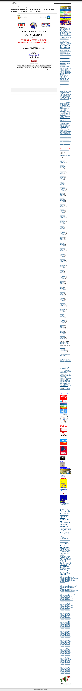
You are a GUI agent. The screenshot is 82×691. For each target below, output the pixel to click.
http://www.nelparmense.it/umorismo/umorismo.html (69, 590)
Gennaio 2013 (62, 275)
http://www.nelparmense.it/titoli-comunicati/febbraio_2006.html (65, 646)
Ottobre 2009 (62, 322)
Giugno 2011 (62, 298)
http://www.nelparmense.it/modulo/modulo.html (68, 580)
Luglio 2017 (62, 209)
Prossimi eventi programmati (65, 354)
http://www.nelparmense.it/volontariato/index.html (68, 585)
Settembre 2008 (62, 338)
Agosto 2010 (62, 310)
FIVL (63, 536)
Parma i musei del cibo (65, 558)
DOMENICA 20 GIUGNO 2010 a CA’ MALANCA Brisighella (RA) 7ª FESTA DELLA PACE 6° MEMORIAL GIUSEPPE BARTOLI (32, 10)
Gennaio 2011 (62, 304)
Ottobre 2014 (62, 249)
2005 (68, 342)
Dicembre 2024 (62, 162)
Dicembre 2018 (62, 188)
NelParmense (16, 3)
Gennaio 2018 (62, 201)
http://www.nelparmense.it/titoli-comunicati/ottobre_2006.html (65, 661)
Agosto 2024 (62, 167)
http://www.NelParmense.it (38, 689)
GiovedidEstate (62, 543)
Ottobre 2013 (62, 264)
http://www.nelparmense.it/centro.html (66, 575)
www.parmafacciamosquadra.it (65, 568)
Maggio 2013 (62, 270)
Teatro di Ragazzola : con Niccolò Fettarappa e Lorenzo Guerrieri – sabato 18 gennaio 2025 (65, 85)
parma (68, 556)
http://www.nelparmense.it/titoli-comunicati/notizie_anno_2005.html (66, 619)
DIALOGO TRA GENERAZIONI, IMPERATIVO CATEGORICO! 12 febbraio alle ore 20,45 (65, 51)
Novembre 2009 (62, 321)
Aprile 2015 (62, 242)
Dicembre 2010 (62, 305)
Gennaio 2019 (62, 187)
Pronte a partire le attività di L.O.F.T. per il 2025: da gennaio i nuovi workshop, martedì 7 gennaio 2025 (65, 141)
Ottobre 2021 (62, 173)
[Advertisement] (34, 79)
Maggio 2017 (62, 211)
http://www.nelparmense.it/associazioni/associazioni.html (69, 583)
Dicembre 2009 (62, 320)
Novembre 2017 (62, 204)
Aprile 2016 (62, 227)
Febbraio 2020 (62, 177)
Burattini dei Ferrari (65, 523)
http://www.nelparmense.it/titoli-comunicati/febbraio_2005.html (65, 623)
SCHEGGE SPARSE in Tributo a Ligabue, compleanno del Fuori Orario (65, 363)
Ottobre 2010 (62, 308)
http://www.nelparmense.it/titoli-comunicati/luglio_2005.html (65, 632)
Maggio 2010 (62, 314)
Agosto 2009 (62, 325)
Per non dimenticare (63, 351)
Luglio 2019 (62, 179)
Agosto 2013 (62, 266)
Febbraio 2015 (62, 244)
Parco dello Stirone (63, 556)
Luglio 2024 (62, 168)
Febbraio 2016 (62, 229)
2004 (60, 343)
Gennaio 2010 (62, 319)
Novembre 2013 (62, 262)
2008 (60, 342)
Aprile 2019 (62, 183)
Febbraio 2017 (62, 215)
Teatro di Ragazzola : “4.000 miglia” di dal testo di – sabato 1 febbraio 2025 (65, 59)
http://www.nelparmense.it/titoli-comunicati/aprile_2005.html (65, 627)
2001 (68, 343)
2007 (63, 342)
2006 (66, 342)
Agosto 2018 (62, 193)
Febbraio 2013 (62, 273)
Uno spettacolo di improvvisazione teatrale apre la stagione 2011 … (65, 378)
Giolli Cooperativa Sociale (65, 541)
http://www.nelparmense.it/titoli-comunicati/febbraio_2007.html (65, 670)
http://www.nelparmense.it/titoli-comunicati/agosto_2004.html (65, 610)
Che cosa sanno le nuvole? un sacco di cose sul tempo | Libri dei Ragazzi (65, 374)
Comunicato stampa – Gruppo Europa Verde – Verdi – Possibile (65, 71)
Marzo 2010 (62, 316)
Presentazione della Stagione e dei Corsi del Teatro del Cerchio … (65, 366)
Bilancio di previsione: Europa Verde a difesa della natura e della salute (65, 145)
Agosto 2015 (62, 237)
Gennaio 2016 (62, 231)
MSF (65, 553)
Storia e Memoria (68, 559)
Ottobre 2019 (62, 178)
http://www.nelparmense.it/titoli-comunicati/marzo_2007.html (65, 672)
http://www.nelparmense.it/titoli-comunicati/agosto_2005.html (65, 634)
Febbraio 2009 (62, 332)
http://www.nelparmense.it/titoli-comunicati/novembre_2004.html (65, 616)
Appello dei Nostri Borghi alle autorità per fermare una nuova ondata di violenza (65, 29)
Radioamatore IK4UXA (65, 155)
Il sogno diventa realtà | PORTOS (65, 383)
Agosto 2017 (62, 207)
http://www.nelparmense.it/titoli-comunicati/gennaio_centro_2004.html (66, 598)
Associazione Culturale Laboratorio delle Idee (64, 519)
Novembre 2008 (62, 336)
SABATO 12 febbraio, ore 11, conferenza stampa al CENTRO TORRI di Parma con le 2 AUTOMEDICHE (65, 385)
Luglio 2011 (62, 297)
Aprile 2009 (62, 330)
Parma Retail (62, 559)
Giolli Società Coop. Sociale (64, 542)
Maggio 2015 (62, 240)
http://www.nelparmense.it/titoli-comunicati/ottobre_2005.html (65, 637)
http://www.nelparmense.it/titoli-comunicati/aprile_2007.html (65, 673)
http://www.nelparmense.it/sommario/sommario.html (69, 578)
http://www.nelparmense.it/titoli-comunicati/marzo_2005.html (65, 625)
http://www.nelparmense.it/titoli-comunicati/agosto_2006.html (65, 657)
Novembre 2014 (62, 248)
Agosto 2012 (62, 281)
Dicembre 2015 (62, 232)
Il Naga (66, 548)
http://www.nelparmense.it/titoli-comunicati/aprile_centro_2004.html (66, 603)
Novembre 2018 (62, 189)
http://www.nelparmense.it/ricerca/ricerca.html (67, 594)
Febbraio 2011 (62, 303)
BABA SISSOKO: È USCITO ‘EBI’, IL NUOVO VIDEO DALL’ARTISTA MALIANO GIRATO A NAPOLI (65, 38)
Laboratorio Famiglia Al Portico (64, 550)
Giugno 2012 (62, 283)
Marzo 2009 (62, 331)
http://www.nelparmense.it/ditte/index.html (67, 577)
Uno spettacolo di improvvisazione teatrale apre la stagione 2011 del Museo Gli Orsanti (65, 381)
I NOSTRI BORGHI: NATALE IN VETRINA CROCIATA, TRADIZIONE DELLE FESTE (65, 128)
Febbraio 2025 (62, 160)
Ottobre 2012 (62, 278)
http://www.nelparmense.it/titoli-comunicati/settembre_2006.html (65, 659)
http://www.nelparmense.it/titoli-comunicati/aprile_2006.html (65, 650)
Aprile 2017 (62, 212)
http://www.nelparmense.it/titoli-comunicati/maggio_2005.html (65, 628)
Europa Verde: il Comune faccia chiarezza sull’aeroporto (65, 69)
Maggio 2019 (62, 182)
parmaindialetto (68, 558)
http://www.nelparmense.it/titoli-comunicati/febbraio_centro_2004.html (66, 600)
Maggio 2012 (62, 284)
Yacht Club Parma (63, 569)
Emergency (64, 532)
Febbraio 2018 (62, 200)
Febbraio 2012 (62, 288)
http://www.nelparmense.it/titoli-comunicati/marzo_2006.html (65, 648)
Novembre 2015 (62, 233)
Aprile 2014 (62, 256)
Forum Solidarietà (64, 540)
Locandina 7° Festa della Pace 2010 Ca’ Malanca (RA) (34, 69)
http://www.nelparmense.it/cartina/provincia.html (68, 586)
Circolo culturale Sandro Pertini (65, 530)
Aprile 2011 (62, 300)
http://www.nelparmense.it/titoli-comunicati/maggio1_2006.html (65, 652)
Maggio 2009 (62, 328)
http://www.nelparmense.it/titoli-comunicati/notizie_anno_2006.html (66, 643)
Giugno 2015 (62, 239)
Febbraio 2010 (62, 317)
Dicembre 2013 (62, 261)
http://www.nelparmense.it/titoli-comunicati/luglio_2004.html (65, 609)
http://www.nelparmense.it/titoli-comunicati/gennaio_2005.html (65, 621)
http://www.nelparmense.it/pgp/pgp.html (66, 589)
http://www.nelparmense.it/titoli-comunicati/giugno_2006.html (65, 654)
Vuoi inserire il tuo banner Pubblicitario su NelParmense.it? (65, 573)
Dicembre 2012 (62, 276)
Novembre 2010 (62, 306)
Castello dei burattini (64, 527)
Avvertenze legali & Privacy (65, 570)
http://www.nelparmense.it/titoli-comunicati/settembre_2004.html (65, 612)
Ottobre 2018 (62, 190)
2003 (63, 343)
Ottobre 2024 (62, 165)
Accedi (61, 339)
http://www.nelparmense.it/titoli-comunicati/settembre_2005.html (65, 636)
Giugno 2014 (62, 254)
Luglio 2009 (62, 326)
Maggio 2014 (62, 255)
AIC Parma (62, 509)
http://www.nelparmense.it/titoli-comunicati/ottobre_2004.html (65, 614)
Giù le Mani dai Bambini (64, 545)
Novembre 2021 (62, 172)
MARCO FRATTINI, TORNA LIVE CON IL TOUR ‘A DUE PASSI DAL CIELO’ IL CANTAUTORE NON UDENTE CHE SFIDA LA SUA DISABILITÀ (65, 113)
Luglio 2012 (62, 282)
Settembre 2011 (62, 294)
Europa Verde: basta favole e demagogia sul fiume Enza (65, 62)
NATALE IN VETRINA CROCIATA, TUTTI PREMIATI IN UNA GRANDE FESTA (65, 109)
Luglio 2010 (62, 311)
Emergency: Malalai (63, 41)
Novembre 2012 (62, 277)
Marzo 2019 (62, 184)
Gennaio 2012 (62, 289)
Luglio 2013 (62, 267)
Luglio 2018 (62, 194)
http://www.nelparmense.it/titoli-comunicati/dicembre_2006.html (65, 664)
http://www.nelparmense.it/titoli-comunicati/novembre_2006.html (65, 663)
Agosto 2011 (62, 295)
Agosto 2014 (62, 251)
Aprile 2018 (62, 198)
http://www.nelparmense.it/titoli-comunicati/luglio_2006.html (65, 655)
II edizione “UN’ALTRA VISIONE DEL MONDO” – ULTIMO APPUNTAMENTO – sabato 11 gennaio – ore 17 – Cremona (65, 117)
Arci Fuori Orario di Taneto (65, 511)
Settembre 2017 (62, 206)
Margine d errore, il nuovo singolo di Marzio (64, 67)
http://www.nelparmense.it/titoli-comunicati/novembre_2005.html (65, 639)
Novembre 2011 (62, 292)
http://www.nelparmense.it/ (64, 576)
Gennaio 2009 (62, 333)
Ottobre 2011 (62, 293)
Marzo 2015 (62, 243)
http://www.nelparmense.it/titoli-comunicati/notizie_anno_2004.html (66, 596)
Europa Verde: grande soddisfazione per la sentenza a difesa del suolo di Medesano (65, 121)
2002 (66, 343)
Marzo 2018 (62, 199)
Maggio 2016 (62, 226)
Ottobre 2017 (62, 205)
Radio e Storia (62, 355)
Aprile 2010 (62, 315)
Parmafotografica (63, 557)
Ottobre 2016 (62, 220)
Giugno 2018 (62, 195)
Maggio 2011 (62, 299)
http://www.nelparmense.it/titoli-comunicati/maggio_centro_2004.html (66, 605)
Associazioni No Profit (63, 346)
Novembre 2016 (62, 218)
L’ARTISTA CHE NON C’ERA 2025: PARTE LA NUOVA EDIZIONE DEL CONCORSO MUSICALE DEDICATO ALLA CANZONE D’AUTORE (65, 47)
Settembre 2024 (62, 166)
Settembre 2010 (62, 309)
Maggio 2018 (62, 196)
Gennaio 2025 (62, 161)
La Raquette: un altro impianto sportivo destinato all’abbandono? (65, 64)
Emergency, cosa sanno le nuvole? (65, 376)
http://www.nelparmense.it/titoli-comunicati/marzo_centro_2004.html (66, 601)
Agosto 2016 (62, 222)
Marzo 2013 (62, 272)
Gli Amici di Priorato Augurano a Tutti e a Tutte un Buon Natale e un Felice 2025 (65, 138)
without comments (14, 13)
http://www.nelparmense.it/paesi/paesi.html (67, 591)
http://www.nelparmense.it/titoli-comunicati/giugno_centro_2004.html (66, 607)
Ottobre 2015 (62, 234)
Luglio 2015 (62, 238)
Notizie (61, 349)
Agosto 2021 (62, 176)
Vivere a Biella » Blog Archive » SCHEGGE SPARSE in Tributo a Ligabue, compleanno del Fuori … (65, 360)
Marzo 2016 (62, 228)
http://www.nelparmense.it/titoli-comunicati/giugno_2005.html (65, 630)
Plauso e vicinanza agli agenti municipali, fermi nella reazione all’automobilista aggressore (65, 43)
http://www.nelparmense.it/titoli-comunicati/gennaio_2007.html (65, 668)
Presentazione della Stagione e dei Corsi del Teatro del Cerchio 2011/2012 (65, 367)
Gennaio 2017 (62, 216)
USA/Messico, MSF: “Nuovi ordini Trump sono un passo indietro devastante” (65, 73)
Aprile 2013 (62, 271)
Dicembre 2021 (62, 171)
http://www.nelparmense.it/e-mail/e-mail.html (65, 582)
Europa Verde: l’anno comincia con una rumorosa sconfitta (65, 126)
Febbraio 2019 (62, 185)
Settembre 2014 (62, 250)
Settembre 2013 (62, 265)
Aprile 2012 (62, 286)
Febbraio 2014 (62, 259)
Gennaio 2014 (62, 260)
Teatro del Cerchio (63, 562)
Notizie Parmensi (63, 350)
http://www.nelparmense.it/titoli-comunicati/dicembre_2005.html (65, 641)
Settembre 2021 (62, 174)
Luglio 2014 (62, 253)
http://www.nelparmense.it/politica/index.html (67, 584)
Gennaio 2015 (62, 245)
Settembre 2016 (62, 221)
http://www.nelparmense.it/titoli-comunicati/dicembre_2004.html (65, 618)
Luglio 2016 (62, 223)
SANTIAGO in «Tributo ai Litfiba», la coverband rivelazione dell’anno (65, 371)
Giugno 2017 (62, 210)
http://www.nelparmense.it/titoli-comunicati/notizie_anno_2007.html (66, 666)
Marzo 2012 (62, 287)
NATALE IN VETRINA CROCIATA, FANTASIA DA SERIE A (65, 124)
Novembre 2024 (62, 163)
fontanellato (67, 536)
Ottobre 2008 (62, 337)
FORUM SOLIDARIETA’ (64, 538)
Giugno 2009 (62, 327)
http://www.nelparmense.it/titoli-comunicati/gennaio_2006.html (65, 645)
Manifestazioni (62, 348)
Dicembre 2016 (62, 217)
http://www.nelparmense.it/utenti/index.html (67, 579)
